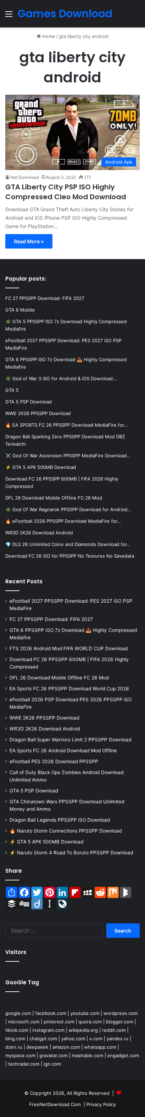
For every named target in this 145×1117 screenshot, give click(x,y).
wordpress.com (120, 1013)
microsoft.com (23, 1021)
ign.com (52, 1064)
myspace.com (20, 1055)
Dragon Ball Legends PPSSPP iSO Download (60, 820)
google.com (18, 1013)
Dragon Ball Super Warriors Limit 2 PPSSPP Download (70, 739)
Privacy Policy (101, 1104)
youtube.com (84, 1013)
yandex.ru (117, 1038)
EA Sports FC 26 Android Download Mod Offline (63, 750)
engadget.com (123, 1055)
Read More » (29, 241)
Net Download (25, 177)
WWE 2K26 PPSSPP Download (44, 718)
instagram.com (48, 1030)
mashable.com (87, 1055)
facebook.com (50, 1013)
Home (48, 36)
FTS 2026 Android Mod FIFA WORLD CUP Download (69, 648)
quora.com (90, 1021)
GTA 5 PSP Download (34, 790)
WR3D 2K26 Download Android (45, 729)
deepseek (37, 1047)
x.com (95, 1038)
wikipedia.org (83, 1030)
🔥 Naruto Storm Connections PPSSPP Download (66, 831)
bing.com (15, 1038)
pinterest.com (59, 1021)
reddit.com (114, 1030)
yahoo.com (73, 1038)
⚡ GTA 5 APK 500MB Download (46, 842)
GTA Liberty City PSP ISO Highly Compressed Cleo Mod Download (65, 192)
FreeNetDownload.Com (55, 1104)
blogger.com (119, 1021)
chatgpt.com (43, 1038)
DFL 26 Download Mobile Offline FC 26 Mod (59, 677)
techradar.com (23, 1064)
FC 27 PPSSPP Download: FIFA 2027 (51, 619)
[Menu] (8, 16)
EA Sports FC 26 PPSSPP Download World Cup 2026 (69, 688)
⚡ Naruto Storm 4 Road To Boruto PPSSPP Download (71, 852)
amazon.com (66, 1047)
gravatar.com (53, 1055)
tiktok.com (16, 1030)
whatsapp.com (100, 1047)
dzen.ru (13, 1047)
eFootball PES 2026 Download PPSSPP (54, 761)
